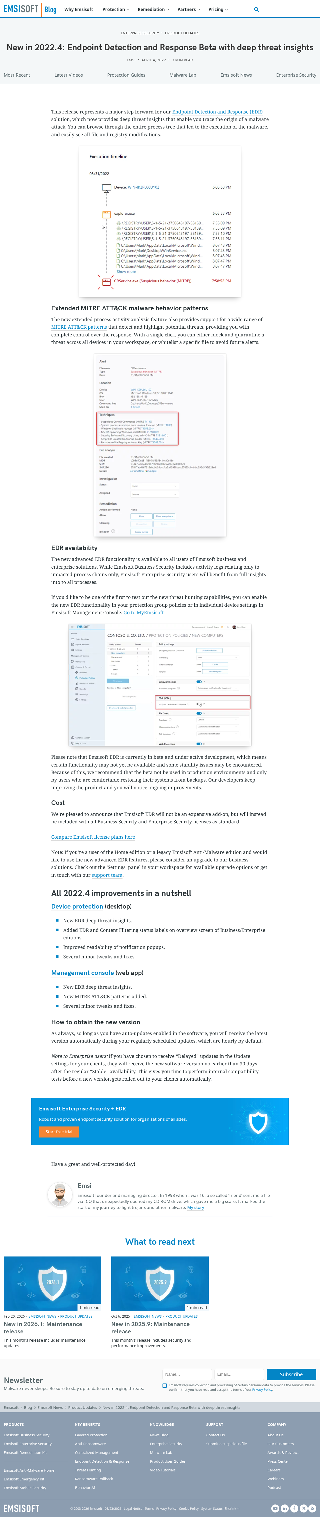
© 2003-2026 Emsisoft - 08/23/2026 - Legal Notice (106, 1508)
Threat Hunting (88, 1469)
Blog (28, 1407)
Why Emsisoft (78, 9)
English (230, 1508)
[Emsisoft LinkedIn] (285, 1508)
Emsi (131, 59)
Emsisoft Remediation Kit (25, 1452)
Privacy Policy (262, 1389)
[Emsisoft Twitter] (304, 1508)
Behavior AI (85, 1487)
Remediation (151, 9)
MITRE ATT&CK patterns (79, 327)
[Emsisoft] (21, 1508)
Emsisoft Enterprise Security (28, 1443)
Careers (274, 1469)
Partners (187, 9)
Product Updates (182, 32)
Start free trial (59, 1131)
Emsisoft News (236, 75)
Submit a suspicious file (226, 1443)
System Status (211, 1508)
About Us (276, 1434)
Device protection (77, 907)
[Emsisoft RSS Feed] (312, 1508)
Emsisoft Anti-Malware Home (29, 1470)
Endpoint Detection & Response (102, 1461)
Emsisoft (21, 8)
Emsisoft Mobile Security (25, 1487)
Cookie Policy (189, 1508)
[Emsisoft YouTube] (275, 1508)
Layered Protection (91, 1434)
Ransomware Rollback (94, 1478)
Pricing (216, 9)
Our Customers (281, 1443)
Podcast (274, 1487)
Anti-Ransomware (90, 1443)
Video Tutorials (163, 1469)
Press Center (278, 1461)
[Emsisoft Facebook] (294, 1508)
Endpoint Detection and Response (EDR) (217, 111)
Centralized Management (96, 1452)
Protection (113, 9)
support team (107, 875)
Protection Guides (126, 75)
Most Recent (17, 75)
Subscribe (291, 1374)
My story (195, 1207)
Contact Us (215, 1434)
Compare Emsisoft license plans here (93, 837)
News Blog (159, 1434)
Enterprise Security (140, 32)
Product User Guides (168, 1461)
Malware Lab (183, 75)
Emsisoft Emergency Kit (24, 1478)
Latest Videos (68, 75)
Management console (82, 973)
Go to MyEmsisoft (144, 612)
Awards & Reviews (283, 1452)
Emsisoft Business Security (27, 1434)
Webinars (276, 1478)
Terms (149, 1508)
